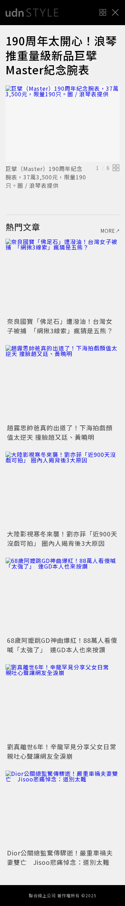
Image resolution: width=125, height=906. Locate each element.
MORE (108, 230)
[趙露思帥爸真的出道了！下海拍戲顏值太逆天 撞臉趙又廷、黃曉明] (62, 383)
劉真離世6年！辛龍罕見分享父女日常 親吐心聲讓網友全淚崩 (65, 751)
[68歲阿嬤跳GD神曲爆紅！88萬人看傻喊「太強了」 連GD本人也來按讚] (62, 596)
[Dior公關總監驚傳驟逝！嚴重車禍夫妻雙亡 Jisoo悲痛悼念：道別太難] (62, 809)
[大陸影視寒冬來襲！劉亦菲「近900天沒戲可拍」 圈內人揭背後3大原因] (62, 490)
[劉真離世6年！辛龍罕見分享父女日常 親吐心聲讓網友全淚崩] (62, 702)
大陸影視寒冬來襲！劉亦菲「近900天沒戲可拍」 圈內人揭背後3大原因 (62, 538)
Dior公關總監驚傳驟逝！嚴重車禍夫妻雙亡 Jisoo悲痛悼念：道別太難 (60, 857)
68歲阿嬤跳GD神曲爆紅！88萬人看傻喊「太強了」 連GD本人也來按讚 (62, 645)
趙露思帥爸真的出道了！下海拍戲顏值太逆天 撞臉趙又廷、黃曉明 (59, 432)
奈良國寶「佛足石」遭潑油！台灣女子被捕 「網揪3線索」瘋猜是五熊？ (60, 326)
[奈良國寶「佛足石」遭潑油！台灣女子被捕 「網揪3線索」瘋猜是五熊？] (62, 277)
